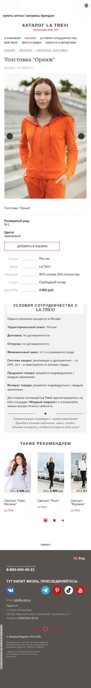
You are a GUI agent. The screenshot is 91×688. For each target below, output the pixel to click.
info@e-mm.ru (22, 600)
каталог (30, 38)
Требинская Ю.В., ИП (45, 29)
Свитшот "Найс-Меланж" (15, 502)
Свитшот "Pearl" (48, 500)
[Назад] (10, 136)
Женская (25, 50)
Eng (82, 558)
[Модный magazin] (33, 5)
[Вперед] (81, 136)
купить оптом (13, 15)
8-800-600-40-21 (20, 569)
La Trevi (9, 510)
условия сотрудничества (58, 38)
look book (11, 42)
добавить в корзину (32, 246)
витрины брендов (40, 15)
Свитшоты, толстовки (52, 50)
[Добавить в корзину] (28, 510)
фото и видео (31, 42)
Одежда (9, 50)
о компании (12, 38)
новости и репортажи (61, 42)
